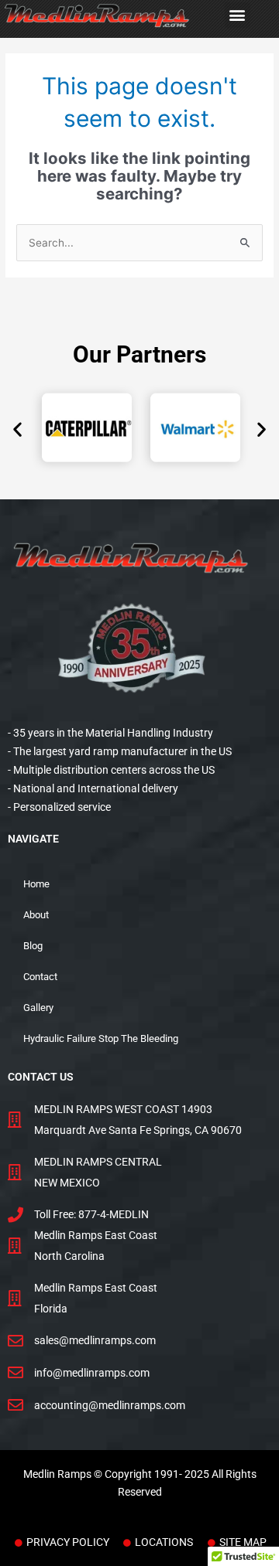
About (36, 915)
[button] (237, 15)
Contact (40, 976)
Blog (33, 946)
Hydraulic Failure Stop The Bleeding (100, 1038)
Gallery (38, 1007)
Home (36, 884)
